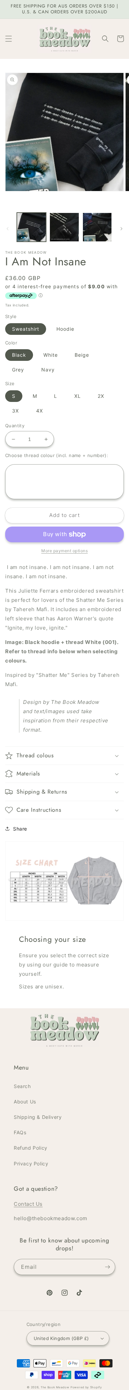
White (50, 355)
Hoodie (65, 329)
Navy (48, 369)
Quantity (14, 425)
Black (19, 355)
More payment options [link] (64, 550)
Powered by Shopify (86, 1387)
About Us (25, 1101)
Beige (82, 355)
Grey (18, 369)
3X (15, 411)
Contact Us (28, 1204)
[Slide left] (7, 228)
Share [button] (20, 829)
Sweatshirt (25, 329)
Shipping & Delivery (38, 1117)
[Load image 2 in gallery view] (64, 227)
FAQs (20, 1132)
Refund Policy (30, 1148)
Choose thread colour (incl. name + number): (56, 455)
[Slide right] (121, 228)
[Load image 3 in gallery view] (97, 227)
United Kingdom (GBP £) (61, 1338)
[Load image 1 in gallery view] (31, 227)
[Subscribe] (107, 1267)
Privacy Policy (31, 1163)
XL (77, 396)
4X (39, 411)
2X (101, 396)
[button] (8, 38)
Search (22, 1086)
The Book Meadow (55, 1387)
